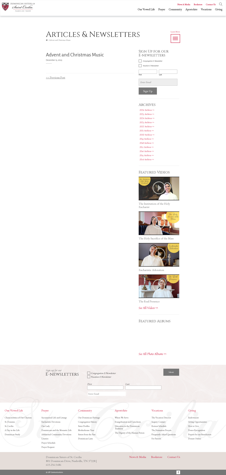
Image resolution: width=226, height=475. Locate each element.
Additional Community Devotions (56, 434)
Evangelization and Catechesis (128, 421)
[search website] (220, 4)
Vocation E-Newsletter (151, 66)
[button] (175, 38)
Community (175, 9)
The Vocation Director (161, 417)
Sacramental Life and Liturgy (54, 417)
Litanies (44, 438)
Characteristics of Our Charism (18, 417)
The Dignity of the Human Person (129, 432)
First (140, 75)
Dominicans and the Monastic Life (56, 430)
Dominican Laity (85, 438)
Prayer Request (47, 447)
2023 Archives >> (147, 122)
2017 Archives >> (147, 147)
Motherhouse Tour (86, 430)
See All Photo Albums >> (152, 354)
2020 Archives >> (147, 134)
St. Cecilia (9, 426)
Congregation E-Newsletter (152, 61)
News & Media (183, 4)
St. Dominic (10, 421)
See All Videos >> (148, 308)
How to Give (193, 426)
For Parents (156, 438)
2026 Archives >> (147, 110)
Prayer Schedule (48, 442)
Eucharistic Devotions (50, 421)
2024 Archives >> (147, 118)
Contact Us (211, 4)
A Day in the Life (12, 430)
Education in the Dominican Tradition (127, 427)
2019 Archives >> (147, 138)
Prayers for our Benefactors (199, 434)
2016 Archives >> (147, 151)
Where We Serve (122, 417)
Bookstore (198, 4)
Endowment (193, 417)
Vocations (206, 9)
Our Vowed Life (146, 9)
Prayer (161, 9)
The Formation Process (161, 430)
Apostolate (191, 9)
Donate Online (194, 438)
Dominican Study (12, 434)
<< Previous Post (55, 77)
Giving (218, 9)
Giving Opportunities (197, 421)
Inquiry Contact (158, 421)
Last (160, 75)
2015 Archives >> (147, 155)
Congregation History (87, 421)
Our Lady (45, 426)
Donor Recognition (196, 430)
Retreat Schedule (158, 426)
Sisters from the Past (86, 434)
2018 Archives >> (147, 143)
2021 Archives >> (147, 130)
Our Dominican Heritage (89, 417)
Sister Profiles (84, 426)
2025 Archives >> (147, 114)
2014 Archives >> (147, 159)
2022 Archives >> (147, 126)
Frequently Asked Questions (163, 434)
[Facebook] (178, 472)
